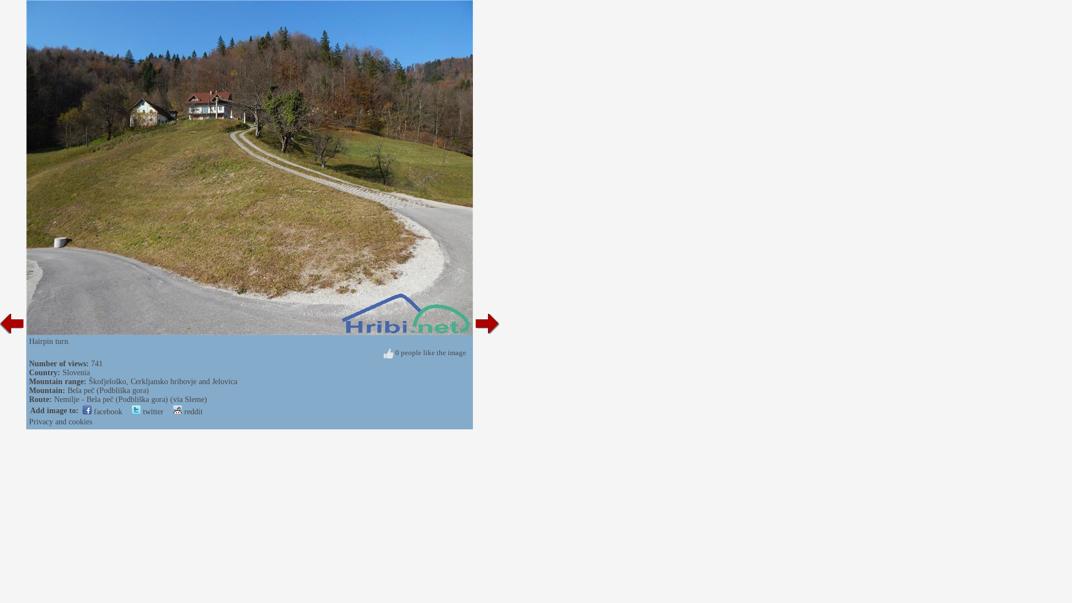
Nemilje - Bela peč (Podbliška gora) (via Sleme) (130, 399)
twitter (152, 412)
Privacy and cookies (60, 422)
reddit (192, 412)
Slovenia (76, 372)
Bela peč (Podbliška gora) (108, 390)
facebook (107, 412)
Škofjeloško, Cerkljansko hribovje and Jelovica (163, 381)
